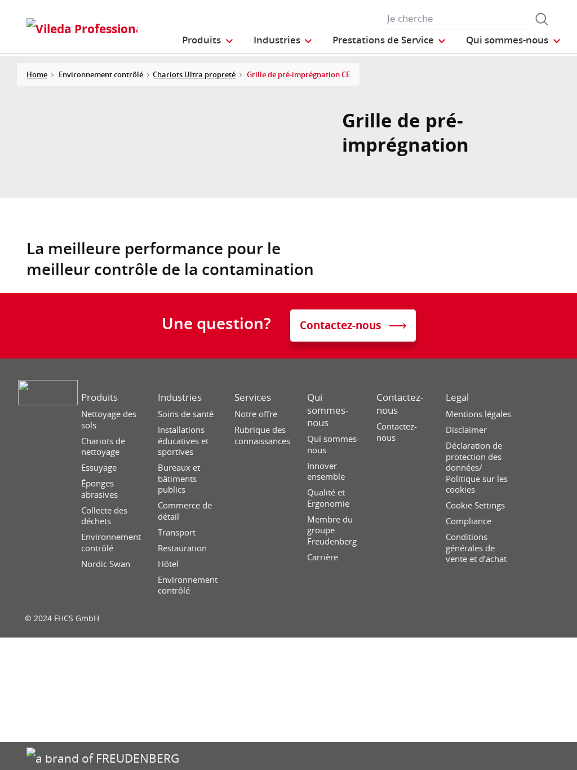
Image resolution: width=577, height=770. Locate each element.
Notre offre (255, 414)
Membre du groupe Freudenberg (332, 530)
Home (36, 74)
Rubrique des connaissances (262, 435)
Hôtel (168, 564)
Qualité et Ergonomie (328, 498)
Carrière (322, 557)
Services (252, 397)
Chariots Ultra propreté (194, 74)
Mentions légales (478, 414)
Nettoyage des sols (108, 420)
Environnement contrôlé (111, 543)
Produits (99, 397)
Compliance (468, 521)
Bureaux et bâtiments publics (179, 478)
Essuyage (99, 467)
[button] (207, 39)
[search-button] (541, 19)
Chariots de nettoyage (103, 447)
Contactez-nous (399, 403)
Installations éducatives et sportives (183, 440)
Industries (180, 397)
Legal (457, 397)
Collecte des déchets (104, 516)
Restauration (182, 548)
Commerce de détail (185, 511)
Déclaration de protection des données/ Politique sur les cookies (477, 467)
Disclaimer (466, 429)
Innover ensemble (326, 472)
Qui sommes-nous (327, 409)
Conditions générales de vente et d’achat (476, 548)
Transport (177, 532)
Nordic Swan (105, 564)
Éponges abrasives (99, 489)
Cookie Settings (475, 505)
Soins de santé (186, 414)
